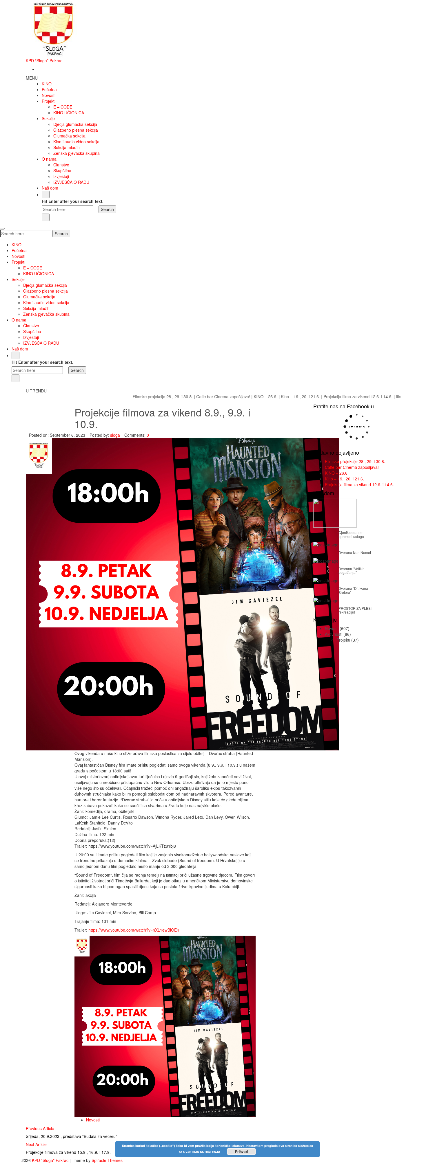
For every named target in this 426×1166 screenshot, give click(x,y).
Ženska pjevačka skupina (76, 153)
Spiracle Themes (107, 1160)
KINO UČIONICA (68, 112)
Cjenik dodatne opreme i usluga (351, 534)
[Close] (46, 217)
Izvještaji (61, 176)
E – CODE (62, 107)
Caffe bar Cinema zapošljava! (192, 396)
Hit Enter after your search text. (72, 201)
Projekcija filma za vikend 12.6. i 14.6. (326, 396)
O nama (49, 159)
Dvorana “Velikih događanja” (351, 570)
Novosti (48, 95)
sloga (115, 435)
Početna (49, 89)
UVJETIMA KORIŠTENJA (201, 1152)
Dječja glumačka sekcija (75, 124)
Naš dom (50, 188)
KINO (47, 84)
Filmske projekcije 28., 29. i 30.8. (131, 396)
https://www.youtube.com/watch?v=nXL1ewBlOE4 (133, 930)
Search (61, 233)
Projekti (48, 101)
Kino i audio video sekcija (76, 141)
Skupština (62, 170)
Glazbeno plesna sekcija (75, 130)
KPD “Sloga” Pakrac (44, 60)
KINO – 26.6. (234, 396)
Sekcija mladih (66, 147)
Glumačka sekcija (69, 136)
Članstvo (61, 165)
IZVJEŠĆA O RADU (71, 182)
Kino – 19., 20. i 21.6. (269, 396)
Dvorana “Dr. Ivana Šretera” (353, 590)
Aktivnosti (333, 634)
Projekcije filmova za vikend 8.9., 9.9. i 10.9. (162, 418)
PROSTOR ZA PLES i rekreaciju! (355, 610)
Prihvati (241, 1151)
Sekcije (48, 118)
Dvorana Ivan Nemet (354, 552)
